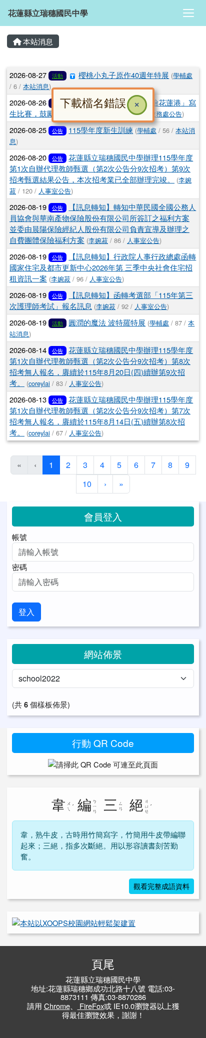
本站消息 (37, 41)
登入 (26, 612)
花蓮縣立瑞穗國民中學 (48, 12)
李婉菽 (98, 240)
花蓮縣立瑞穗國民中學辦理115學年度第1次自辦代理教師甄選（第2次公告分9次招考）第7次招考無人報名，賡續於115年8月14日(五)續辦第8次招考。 (101, 416)
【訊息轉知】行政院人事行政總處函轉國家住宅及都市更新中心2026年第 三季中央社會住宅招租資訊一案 (103, 267)
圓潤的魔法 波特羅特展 (107, 322)
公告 (57, 130)
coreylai (39, 383)
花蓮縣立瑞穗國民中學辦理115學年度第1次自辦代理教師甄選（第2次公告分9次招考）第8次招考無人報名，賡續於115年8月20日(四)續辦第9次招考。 (101, 366)
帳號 (19, 537)
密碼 (19, 567)
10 (87, 484)
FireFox (91, 1005)
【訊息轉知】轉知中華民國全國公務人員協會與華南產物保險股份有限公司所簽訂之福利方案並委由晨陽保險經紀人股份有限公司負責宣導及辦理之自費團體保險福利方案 (103, 223)
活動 (57, 323)
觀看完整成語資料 (162, 886)
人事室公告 (54, 191)
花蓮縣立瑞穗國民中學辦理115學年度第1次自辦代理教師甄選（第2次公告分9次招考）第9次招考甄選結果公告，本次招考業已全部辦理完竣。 (101, 168)
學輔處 (182, 75)
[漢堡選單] (188, 13)
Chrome (57, 1005)
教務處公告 (166, 113)
